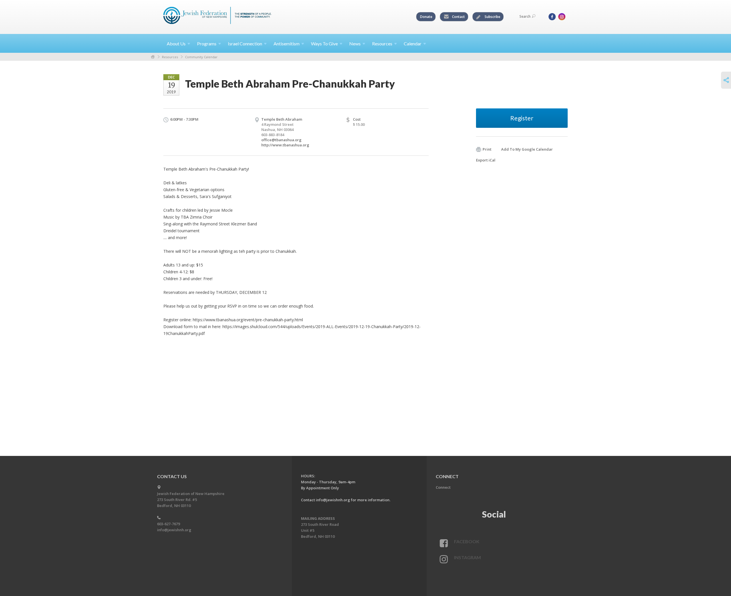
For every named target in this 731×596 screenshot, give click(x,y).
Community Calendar (201, 57)
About (176, 43)
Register (521, 118)
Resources (170, 57)
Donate (426, 16)
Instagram (467, 557)
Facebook (466, 541)
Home (153, 57)
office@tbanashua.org (281, 139)
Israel (245, 43)
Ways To (324, 43)
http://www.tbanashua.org (285, 145)
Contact (458, 16)
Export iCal (485, 160)
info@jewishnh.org (174, 529)
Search (525, 16)
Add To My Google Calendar (527, 149)
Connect (443, 487)
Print (487, 149)
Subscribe (492, 16)
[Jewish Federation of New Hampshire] (217, 16)
